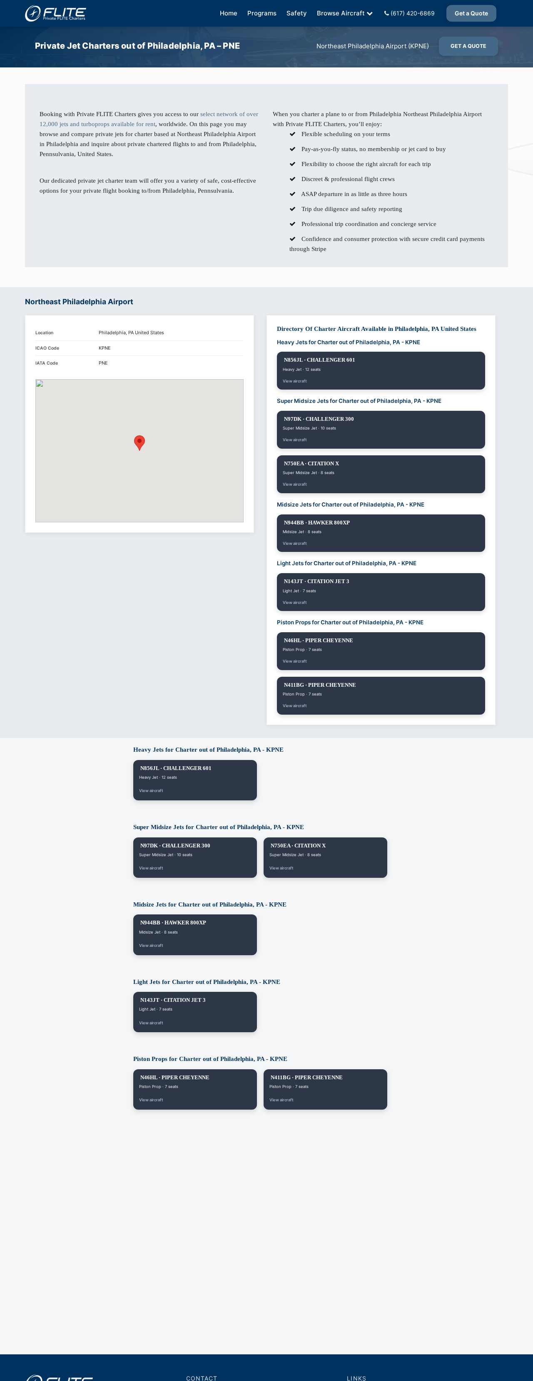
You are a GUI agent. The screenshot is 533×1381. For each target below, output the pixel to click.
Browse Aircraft (341, 13)
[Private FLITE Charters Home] (55, 13)
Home (228, 13)
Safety (296, 13)
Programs (261, 13)
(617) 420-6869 (412, 13)
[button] (139, 443)
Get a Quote (471, 13)
